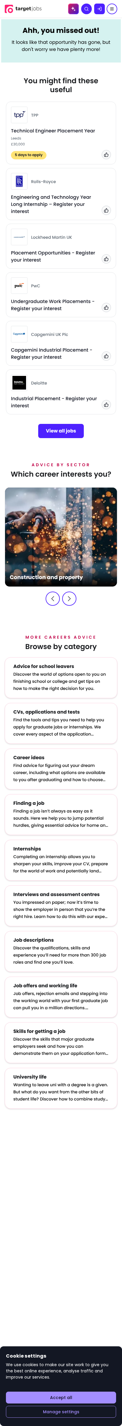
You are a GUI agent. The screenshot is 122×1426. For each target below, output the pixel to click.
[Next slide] (69, 599)
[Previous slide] (53, 599)
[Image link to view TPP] (19, 115)
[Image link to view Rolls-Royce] (19, 181)
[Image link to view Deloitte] (19, 382)
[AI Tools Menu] (73, 9)
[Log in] (99, 9)
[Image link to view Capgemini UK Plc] (19, 334)
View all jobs (61, 430)
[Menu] (112, 9)
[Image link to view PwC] (19, 285)
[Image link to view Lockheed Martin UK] (19, 237)
